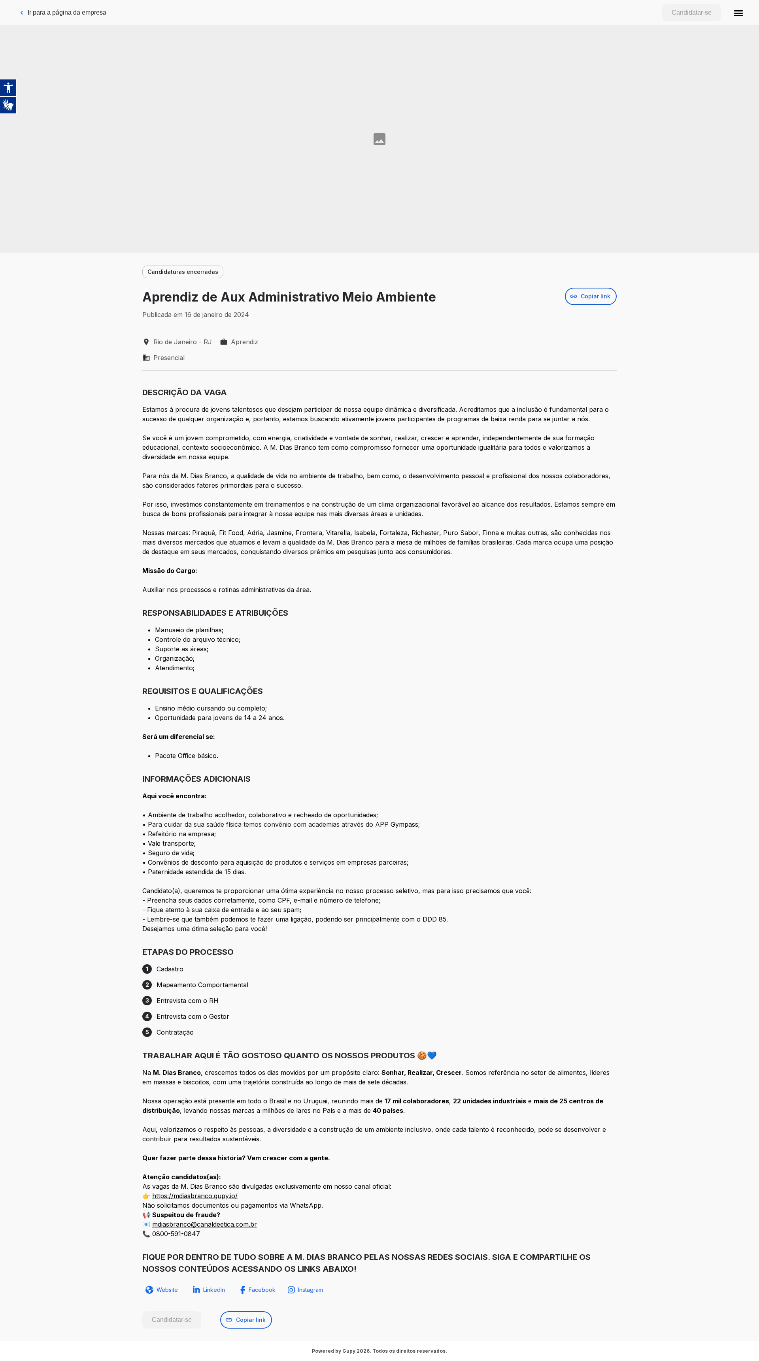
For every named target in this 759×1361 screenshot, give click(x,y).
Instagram (310, 1289)
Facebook (262, 1289)
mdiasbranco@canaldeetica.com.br (204, 1224)
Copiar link (595, 296)
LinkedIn (214, 1289)
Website (167, 1289)
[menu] (738, 12)
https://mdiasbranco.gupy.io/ (195, 1196)
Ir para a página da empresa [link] (67, 12)
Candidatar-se (692, 12)
